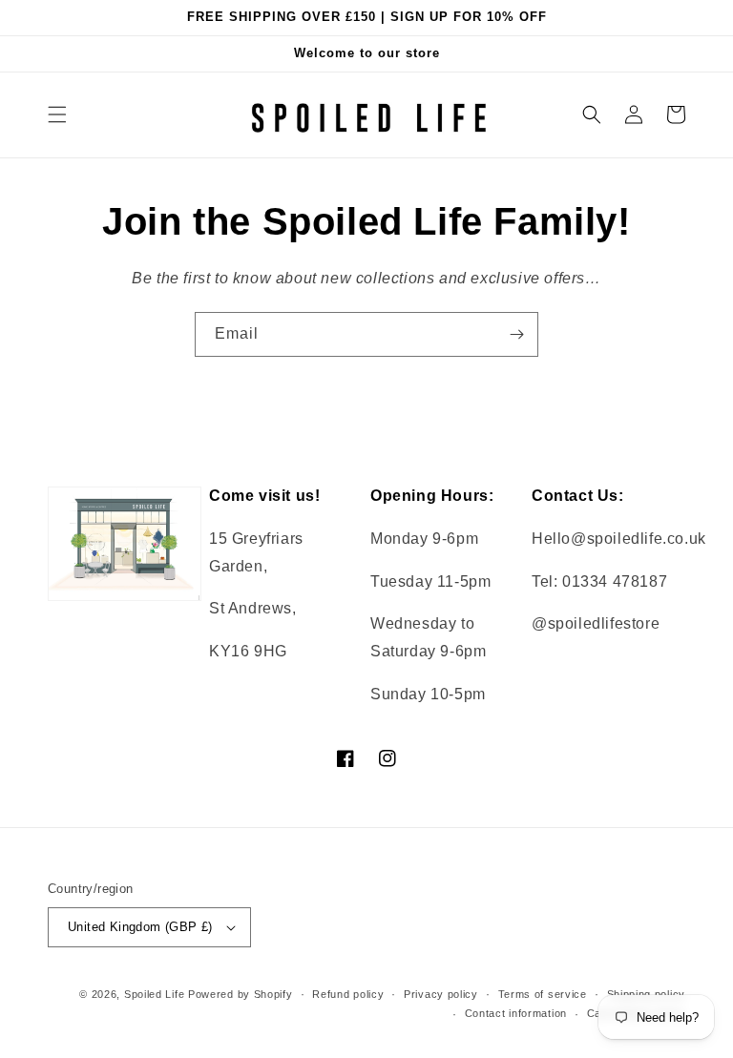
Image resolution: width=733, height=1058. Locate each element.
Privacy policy (441, 994)
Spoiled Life (154, 994)
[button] (57, 114)
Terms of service (542, 994)
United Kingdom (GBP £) (140, 927)
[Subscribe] (516, 334)
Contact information (516, 1013)
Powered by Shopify (240, 994)
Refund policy (348, 994)
